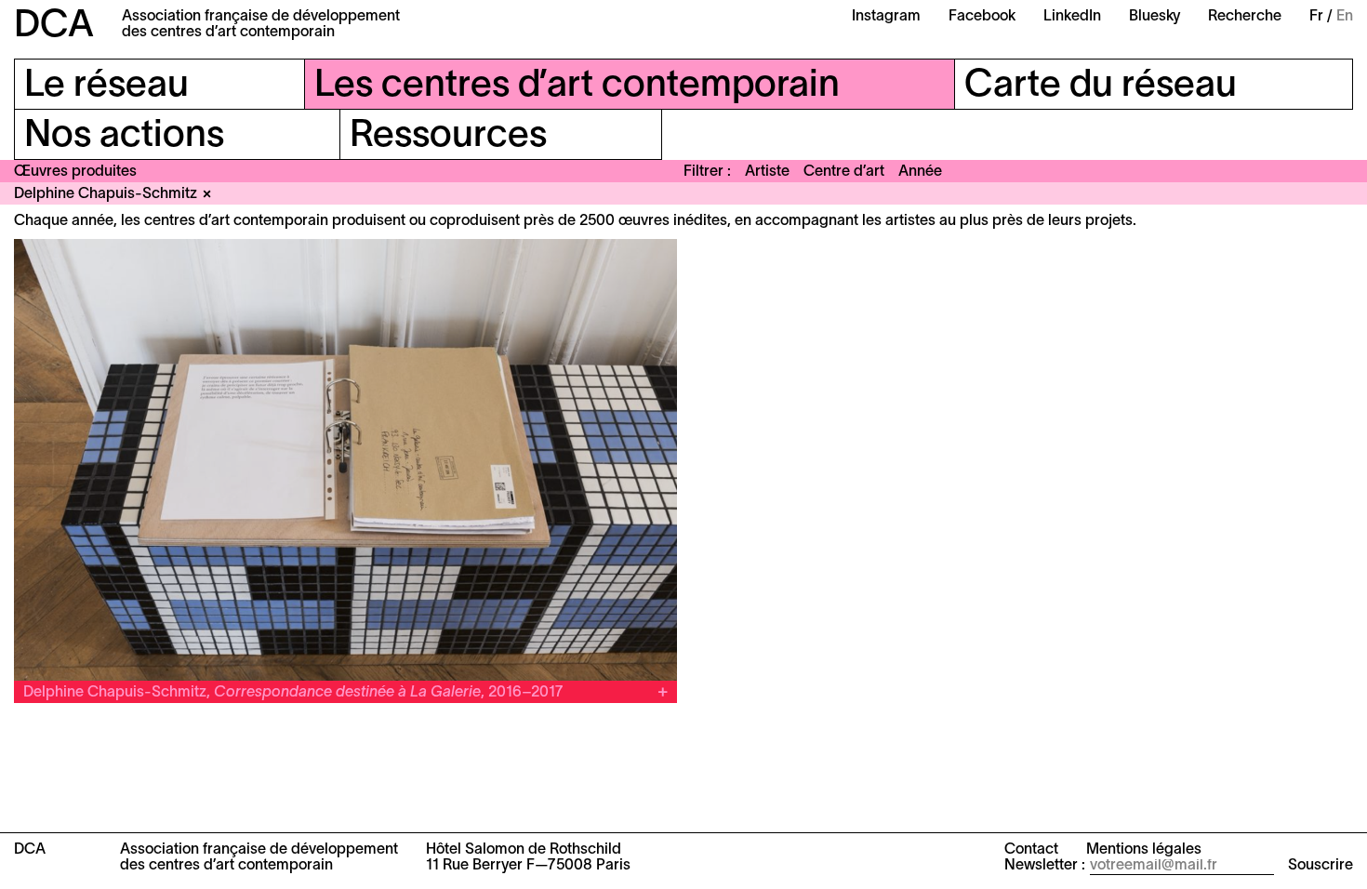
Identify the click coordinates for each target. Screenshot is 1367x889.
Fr (1316, 16)
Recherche (1244, 16)
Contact (1031, 849)
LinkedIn (1072, 16)
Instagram (886, 16)
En (1344, 16)
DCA (54, 26)
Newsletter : (1044, 865)
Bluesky (1154, 16)
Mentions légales (1143, 849)
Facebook (982, 16)
